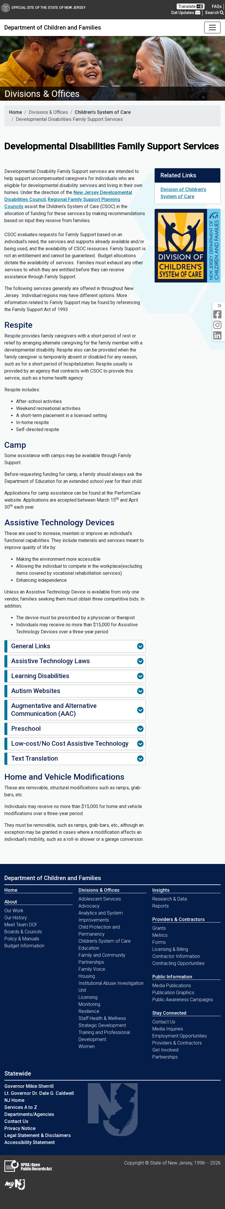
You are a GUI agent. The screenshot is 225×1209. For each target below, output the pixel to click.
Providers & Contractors (177, 1043)
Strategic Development (102, 1025)
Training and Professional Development (104, 1036)
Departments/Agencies (29, 1114)
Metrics (160, 935)
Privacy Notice (19, 1128)
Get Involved (165, 1050)
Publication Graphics (173, 992)
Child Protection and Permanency (99, 930)
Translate (187, 6)
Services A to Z (20, 1107)
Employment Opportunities (179, 1036)
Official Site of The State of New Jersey (48, 8)
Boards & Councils (23, 931)
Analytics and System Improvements (101, 916)
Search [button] (212, 12)
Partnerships (165, 1057)
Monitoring (89, 1004)
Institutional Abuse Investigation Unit (111, 986)
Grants (159, 928)
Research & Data (169, 899)
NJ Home (14, 1100)
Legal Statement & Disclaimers (37, 1135)
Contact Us (163, 1022)
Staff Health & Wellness (102, 1018)
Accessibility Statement (29, 1142)
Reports (160, 906)
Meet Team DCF (21, 924)
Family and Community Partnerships (102, 958)
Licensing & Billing (170, 949)
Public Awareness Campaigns (182, 999)
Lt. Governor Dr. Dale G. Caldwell (39, 1093)
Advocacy (89, 906)
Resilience (89, 1011)
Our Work (13, 910)
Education (89, 948)
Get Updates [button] (183, 12)
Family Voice (92, 969)
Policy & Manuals (21, 939)
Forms (159, 942)
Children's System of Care (103, 112)
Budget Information (24, 946)
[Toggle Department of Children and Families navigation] (212, 27)
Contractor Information (176, 956)
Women (87, 1046)
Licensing (88, 997)
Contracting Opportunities (178, 963)
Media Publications (171, 985)
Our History (15, 917)
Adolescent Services (100, 899)
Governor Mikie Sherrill (29, 1086)
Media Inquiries (167, 1029)
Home (15, 112)
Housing (87, 976)
